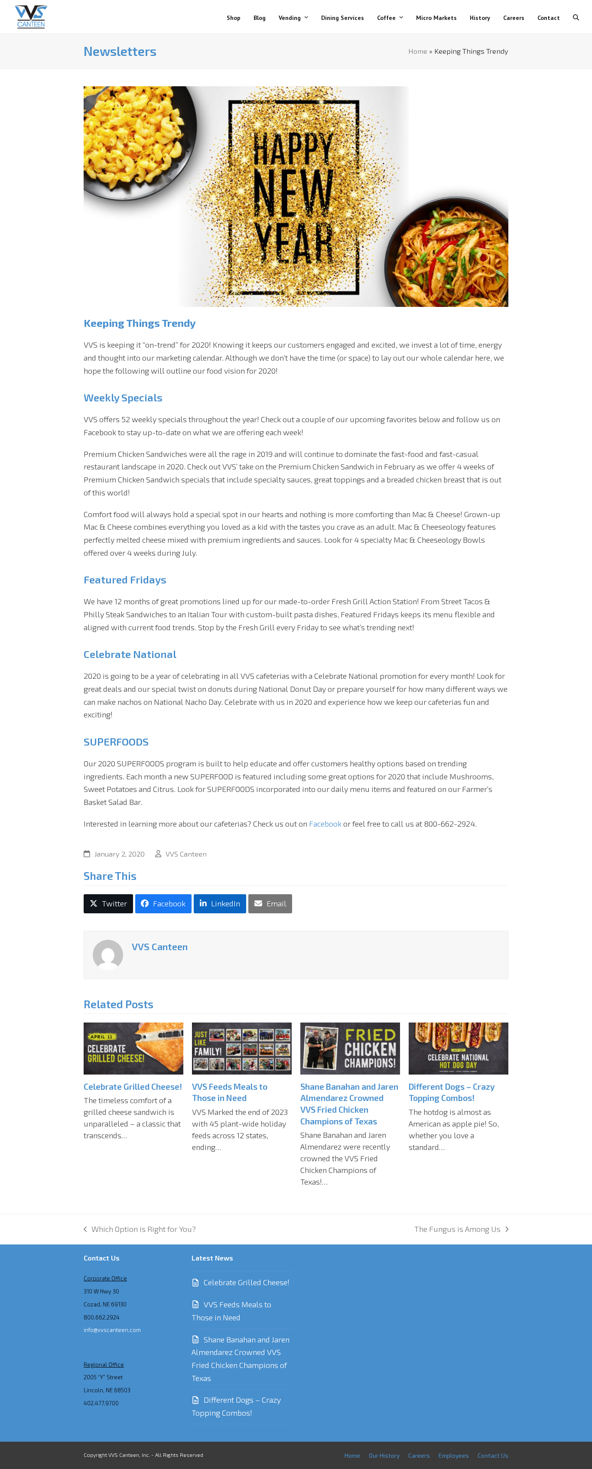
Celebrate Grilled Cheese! (133, 1086)
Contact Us (493, 1455)
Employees (454, 1455)
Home (417, 50)
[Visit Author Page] (108, 953)
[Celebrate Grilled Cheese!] (133, 1047)
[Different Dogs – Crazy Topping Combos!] (458, 1047)
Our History (384, 1455)
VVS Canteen (186, 853)
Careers (419, 1455)
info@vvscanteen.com (112, 1329)
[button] (575, 17)
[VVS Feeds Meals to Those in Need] (242, 1047)
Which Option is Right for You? (140, 1230)
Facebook (326, 823)
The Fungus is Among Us (457, 1230)
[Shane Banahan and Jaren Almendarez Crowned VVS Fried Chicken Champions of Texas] (350, 1047)
